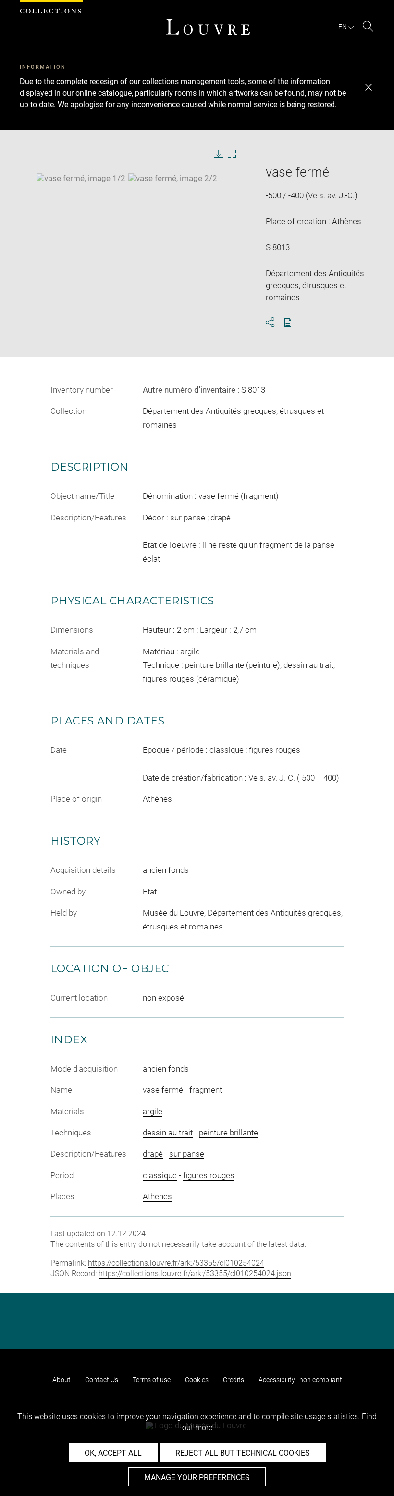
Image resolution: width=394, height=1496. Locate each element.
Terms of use (152, 1380)
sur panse (186, 1153)
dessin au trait (168, 1132)
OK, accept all (113, 1453)
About (61, 1380)
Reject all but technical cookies (242, 1453)
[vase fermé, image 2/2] (173, 178)
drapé (153, 1153)
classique (160, 1175)
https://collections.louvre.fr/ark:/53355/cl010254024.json (194, 1273)
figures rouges (208, 1175)
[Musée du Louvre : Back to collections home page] (208, 26)
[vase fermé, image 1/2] (81, 178)
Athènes (157, 1196)
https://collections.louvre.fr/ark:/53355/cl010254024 (176, 1262)
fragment (205, 1090)
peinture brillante (228, 1132)
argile (152, 1111)
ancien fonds (166, 1069)
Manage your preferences (197, 1477)
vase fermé (163, 1090)
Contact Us (101, 1380)
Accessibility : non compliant (300, 1380)
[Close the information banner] (368, 87)
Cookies (197, 1380)
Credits (233, 1380)
